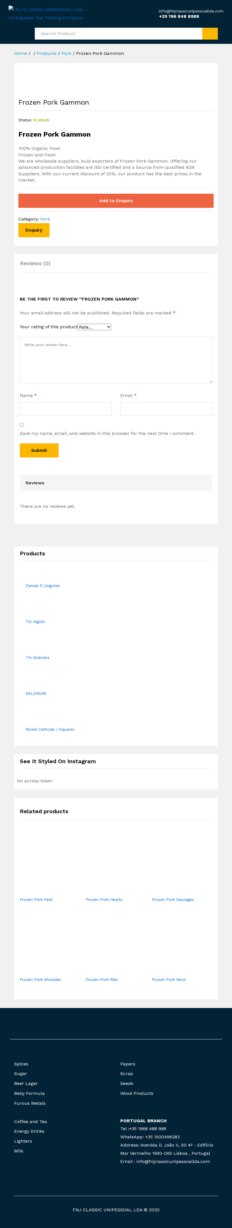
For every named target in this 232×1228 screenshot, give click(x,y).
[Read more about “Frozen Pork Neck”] (175, 970)
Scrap (126, 1073)
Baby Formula (29, 1093)
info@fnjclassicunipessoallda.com (191, 11)
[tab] (38, 266)
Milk (18, 1151)
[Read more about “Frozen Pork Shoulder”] (43, 970)
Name (28, 395)
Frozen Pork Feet (36, 899)
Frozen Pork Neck (169, 979)
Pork (45, 219)
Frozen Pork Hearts (104, 899)
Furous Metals (30, 1103)
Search (210, 34)
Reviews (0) (35, 263)
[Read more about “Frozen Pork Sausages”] (175, 890)
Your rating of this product (49, 326)
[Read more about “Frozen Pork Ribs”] (109, 970)
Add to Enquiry (116, 200)
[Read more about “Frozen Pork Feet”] (43, 890)
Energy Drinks (29, 1131)
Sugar (20, 1073)
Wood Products (136, 1093)
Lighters (23, 1141)
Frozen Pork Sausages (173, 899)
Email (128, 395)
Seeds (126, 1083)
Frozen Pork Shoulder (40, 979)
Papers (127, 1064)
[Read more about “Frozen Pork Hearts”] (109, 890)
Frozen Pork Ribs (102, 979)
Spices (21, 1064)
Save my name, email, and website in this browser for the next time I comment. (107, 433)
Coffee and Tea (30, 1121)
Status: (25, 120)
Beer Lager (26, 1083)
